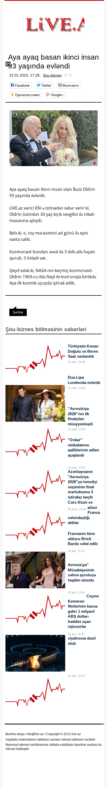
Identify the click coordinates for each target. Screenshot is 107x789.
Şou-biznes (52, 75)
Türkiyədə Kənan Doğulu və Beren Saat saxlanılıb (83, 351)
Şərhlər (18, 312)
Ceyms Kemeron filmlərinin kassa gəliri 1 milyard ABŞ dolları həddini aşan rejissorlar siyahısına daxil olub (83, 620)
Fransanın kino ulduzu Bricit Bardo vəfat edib (83, 538)
